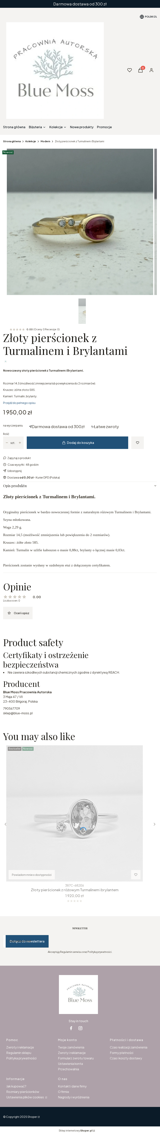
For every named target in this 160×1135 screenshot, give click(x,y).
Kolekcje (30, 141)
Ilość (6, 433)
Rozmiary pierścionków (22, 1092)
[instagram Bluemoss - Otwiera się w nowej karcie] (80, 1028)
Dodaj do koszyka (80, 443)
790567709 (11, 708)
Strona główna (12, 141)
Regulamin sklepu (18, 1053)
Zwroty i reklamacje (20, 1047)
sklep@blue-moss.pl (18, 713)
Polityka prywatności (21, 1058)
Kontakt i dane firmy (72, 1086)
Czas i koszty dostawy (126, 1058)
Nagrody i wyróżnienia (73, 1097)
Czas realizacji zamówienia (128, 1047)
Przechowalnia (68, 1069)
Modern (45, 141)
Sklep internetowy (75, 1130)
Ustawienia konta (70, 1064)
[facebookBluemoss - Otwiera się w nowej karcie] (71, 1028)
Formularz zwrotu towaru (76, 1058)
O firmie (63, 1092)
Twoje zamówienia (71, 1047)
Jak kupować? (16, 1086)
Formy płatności (121, 1053)
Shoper (32, 1116)
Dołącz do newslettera (27, 941)
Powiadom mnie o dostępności (32, 874)
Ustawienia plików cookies (25, 1097)
